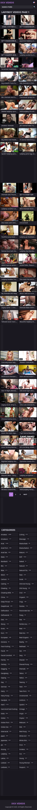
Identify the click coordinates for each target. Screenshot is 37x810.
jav (3, 745)
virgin (23, 713)
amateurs (6, 539)
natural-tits (25, 570)
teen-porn (24, 691)
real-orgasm (25, 637)
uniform (23, 700)
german (5, 687)
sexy (22, 655)
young (23, 758)
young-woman (26, 763)
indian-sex (6, 727)
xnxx (22, 745)
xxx (22, 754)
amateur (6, 534)
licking (23, 534)
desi (4, 620)
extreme (5, 642)
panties (23, 606)
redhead (24, 646)
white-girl (24, 736)
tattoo (23, 678)
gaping (5, 678)
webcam (23, 722)
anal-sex (5, 552)
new (22, 575)
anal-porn (6, 548)
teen (23, 687)
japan (4, 736)
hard (5, 705)
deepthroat (6, 606)
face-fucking (7, 646)
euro (4, 633)
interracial (6, 731)
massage (24, 539)
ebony (5, 624)
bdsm (4, 575)
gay (4, 682)
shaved (23, 660)
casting (5, 584)
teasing (23, 682)
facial (4, 651)
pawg (22, 615)
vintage (23, 709)
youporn (24, 767)
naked (23, 561)
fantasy (5, 664)
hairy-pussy (7, 696)
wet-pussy (24, 731)
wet (22, 727)
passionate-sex (26, 611)
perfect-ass (25, 624)
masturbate (24, 543)
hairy (4, 691)
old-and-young (26, 584)
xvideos (23, 749)
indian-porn (7, 722)
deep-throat (7, 602)
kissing (5, 749)
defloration (6, 611)
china (4, 597)
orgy (22, 602)
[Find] (34, 6)
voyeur (23, 718)
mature (23, 552)
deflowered (6, 615)
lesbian (5, 763)
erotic (4, 628)
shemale (24, 669)
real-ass (24, 633)
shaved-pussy (25, 664)
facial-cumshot (8, 655)
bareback (6, 561)
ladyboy (5, 754)
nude (23, 579)
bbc (4, 566)
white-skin (24, 740)
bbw (4, 570)
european (6, 637)
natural (23, 566)
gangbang (6, 673)
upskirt (23, 705)
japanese (6, 740)
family (5, 660)
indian (5, 718)
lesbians (5, 767)
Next (25, 494)
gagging (5, 669)
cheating (6, 588)
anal (4, 543)
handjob (5, 700)
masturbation (25, 548)
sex (22, 651)
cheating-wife (7, 593)
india (4, 713)
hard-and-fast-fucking (9, 709)
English (34, 2)
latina (5, 758)
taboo (23, 673)
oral (22, 593)
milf (22, 557)
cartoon (5, 579)
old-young (24, 588)
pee (22, 620)
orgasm (23, 597)
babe (4, 557)
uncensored (25, 696)
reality (23, 642)
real (22, 628)
